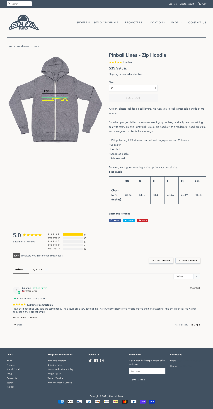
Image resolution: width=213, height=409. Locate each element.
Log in (172, 3)
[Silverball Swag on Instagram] (102, 361)
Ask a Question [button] (162, 260)
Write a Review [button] (189, 260)
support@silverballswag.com (190, 360)
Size (111, 82)
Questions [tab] (38, 269)
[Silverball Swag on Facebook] (96, 361)
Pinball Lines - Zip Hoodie (25, 317)
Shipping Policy (55, 365)
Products (11, 365)
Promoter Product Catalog (60, 382)
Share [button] (19, 324)
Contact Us (197, 22)
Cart (204, 3)
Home (9, 46)
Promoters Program (57, 360)
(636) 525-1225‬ (184, 365)
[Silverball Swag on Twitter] (90, 361)
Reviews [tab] (19, 269)
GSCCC (10, 387)
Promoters (133, 22)
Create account (187, 3)
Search (10, 382)
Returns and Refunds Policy (60, 369)
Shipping (113, 74)
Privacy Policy (54, 373)
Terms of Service (55, 378)
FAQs (175, 22)
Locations (157, 22)
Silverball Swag (116, 396)
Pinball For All (13, 369)
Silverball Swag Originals (98, 22)
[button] (193, 324)
